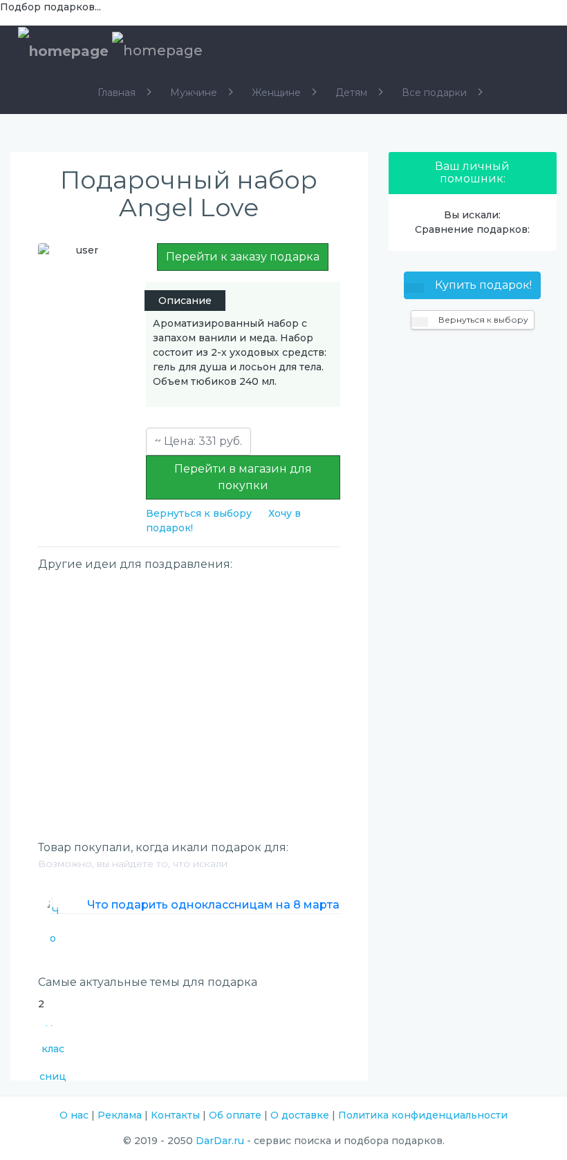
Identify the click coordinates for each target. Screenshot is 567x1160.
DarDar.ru (220, 1140)
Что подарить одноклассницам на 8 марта (213, 904)
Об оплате (235, 1115)
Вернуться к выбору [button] (482, 319)
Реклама (119, 1115)
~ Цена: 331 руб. (198, 441)
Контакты (175, 1115)
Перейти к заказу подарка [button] (242, 256)
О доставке (299, 1115)
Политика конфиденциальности (423, 1115)
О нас (74, 1115)
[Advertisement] (189, 675)
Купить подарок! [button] (482, 285)
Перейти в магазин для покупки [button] (243, 477)
